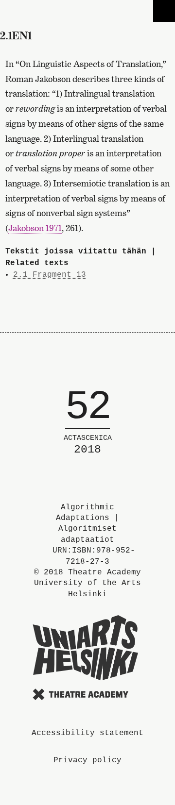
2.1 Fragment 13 (49, 274)
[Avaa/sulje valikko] (164, 11)
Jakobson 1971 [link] (35, 228)
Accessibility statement (87, 733)
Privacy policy (87, 760)
